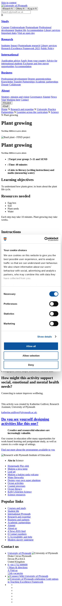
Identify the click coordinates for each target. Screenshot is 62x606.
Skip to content (8, 2)
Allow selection (31, 355)
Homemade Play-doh (18, 466)
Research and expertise (22, 109)
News (54, 96)
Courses (5, 27)
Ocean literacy (15, 489)
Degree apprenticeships (39, 78)
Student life (20, 30)
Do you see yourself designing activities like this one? (25, 421)
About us (12, 528)
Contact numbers (17, 534)
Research (7, 39)
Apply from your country (33, 60)
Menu (20, 8)
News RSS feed (17, 531)
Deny (31, 365)
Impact (14, 45)
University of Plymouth (19, 553)
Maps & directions (18, 567)
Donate (5, 84)
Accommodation (35, 30)
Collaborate (15, 84)
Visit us (12, 570)
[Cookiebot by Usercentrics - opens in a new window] (44, 239)
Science (55, 112)
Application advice (10, 60)
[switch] (53, 303)
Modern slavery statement (20, 539)
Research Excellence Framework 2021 (20, 48)
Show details (44, 336)
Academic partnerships (46, 81)
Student (7, 103)
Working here (13, 99)
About (5, 90)
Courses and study (17, 508)
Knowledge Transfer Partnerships (18, 81)
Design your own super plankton (24, 480)
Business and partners (18, 519)
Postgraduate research (29, 45)
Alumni (46, 96)
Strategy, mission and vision (15, 96)
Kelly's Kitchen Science (20, 491)
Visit (3, 99)
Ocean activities (16, 483)
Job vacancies (15, 573)
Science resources (16, 494)
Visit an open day (26, 33)
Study (5, 21)
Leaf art (11, 471)
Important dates (9, 33)
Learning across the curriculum (32, 112)
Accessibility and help (20, 537)
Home (4, 109)
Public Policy (47, 48)
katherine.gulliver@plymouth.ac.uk (19, 412)
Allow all (31, 346)
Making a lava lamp (18, 468)
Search (8, 8)
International (9, 54)
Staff (5, 106)
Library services (52, 30)
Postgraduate (32, 27)
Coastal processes (16, 486)
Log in (32, 8)
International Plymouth (19, 514)
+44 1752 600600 (18, 564)
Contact (25, 99)
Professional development (14, 78)
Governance (36, 96)
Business (6, 72)
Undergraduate (17, 27)
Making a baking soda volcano (23, 474)
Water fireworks (16, 477)
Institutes (5, 45)
